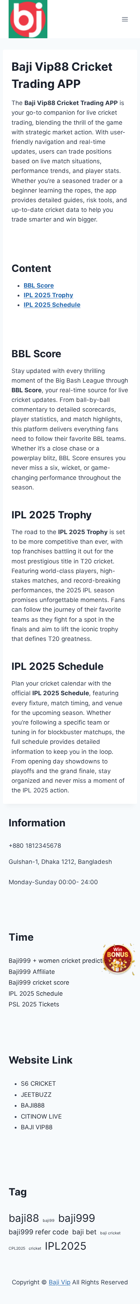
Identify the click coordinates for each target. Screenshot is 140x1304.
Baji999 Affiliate (32, 971)
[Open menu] (124, 19)
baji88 (24, 1218)
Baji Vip (59, 1282)
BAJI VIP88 (36, 1127)
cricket (35, 1248)
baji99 (49, 1220)
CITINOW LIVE (41, 1116)
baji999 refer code (39, 1232)
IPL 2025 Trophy (48, 295)
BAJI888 (33, 1105)
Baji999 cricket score (39, 982)
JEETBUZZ (36, 1094)
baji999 (76, 1218)
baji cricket (110, 1233)
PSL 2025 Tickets (34, 1004)
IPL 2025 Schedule (52, 304)
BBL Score (39, 285)
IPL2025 (66, 1246)
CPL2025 (17, 1248)
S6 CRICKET (38, 1083)
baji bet (84, 1232)
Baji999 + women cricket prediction (60, 960)
